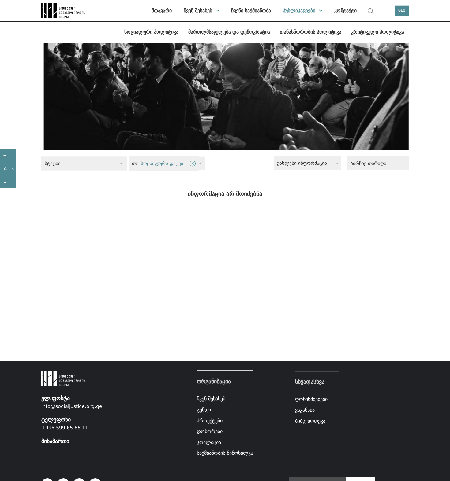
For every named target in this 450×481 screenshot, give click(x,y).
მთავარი (162, 10)
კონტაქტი (345, 10)
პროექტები (210, 420)
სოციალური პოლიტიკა (151, 32)
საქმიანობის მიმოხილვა (225, 453)
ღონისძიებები (311, 399)
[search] (370, 11)
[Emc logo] (62, 10)
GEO (401, 11)
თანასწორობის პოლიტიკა (310, 32)
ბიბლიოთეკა (310, 421)
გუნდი (204, 410)
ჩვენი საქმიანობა (251, 10)
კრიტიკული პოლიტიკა (377, 32)
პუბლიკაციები (299, 10)
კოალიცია (209, 442)
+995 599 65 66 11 (64, 428)
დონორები (210, 431)
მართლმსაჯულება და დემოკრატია (229, 32)
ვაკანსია (305, 410)
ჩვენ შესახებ (198, 10)
